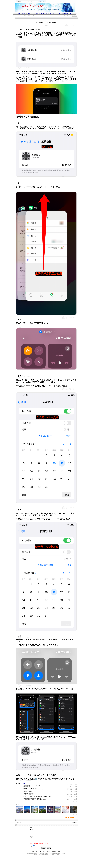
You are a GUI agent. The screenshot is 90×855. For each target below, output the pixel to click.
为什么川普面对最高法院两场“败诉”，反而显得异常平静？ (33, 798)
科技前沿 (38, 13)
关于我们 (61, 13)
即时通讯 (24, 13)
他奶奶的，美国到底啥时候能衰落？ (29, 793)
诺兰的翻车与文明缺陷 (26, 786)
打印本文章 (19, 822)
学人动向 (43, 13)
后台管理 (48, 851)
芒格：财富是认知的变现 (27, 791)
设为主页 (53, 851)
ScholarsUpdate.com (45, 854)
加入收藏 (58, 851)
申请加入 (70, 13)
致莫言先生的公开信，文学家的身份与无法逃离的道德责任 (34, 799)
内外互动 (34, 15)
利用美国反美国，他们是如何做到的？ (29, 788)
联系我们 (66, 13)
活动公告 (29, 13)
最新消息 (33, 13)
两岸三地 (47, 13)
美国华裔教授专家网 (23, 15)
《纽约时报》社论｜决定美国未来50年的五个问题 (32, 794)
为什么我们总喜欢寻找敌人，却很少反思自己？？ (32, 785)
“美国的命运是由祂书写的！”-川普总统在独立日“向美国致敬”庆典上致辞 (36, 796)
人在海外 (52, 13)
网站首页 (19, 13)
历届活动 (56, 13)
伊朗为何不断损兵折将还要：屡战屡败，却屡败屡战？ (33, 790)
